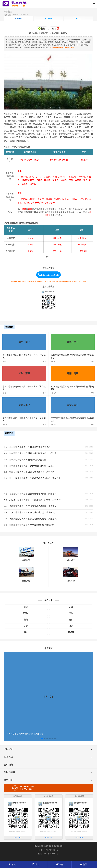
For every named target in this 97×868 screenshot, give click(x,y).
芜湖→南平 (24, 405)
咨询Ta (19, 19)
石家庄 (26, 613)
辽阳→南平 (72, 373)
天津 (71, 607)
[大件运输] (26, 568)
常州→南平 (24, 373)
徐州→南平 (24, 342)
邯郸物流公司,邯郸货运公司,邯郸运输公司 (48, 846)
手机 (13, 864)
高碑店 (71, 632)
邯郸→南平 (72, 342)
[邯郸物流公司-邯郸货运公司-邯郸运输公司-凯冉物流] (15, 4)
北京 (26, 607)
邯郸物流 (8, 11)
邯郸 (26, 620)
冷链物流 (26, 560)
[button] (42, 738)
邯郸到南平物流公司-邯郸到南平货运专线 (24, 734)
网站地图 (55, 850)
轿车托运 (71, 581)
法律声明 (42, 850)
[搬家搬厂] (70, 548)
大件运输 (26, 581)
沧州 (26, 626)
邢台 (71, 613)
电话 (37, 864)
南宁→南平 (72, 405)
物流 (85, 864)
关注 (79, 19)
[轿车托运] (70, 568)
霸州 (26, 632)
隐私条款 (48, 850)
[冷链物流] (26, 548)
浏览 (49, 19)
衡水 (71, 620)
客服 (61, 864)
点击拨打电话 (63, 48)
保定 (71, 626)
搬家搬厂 (71, 560)
